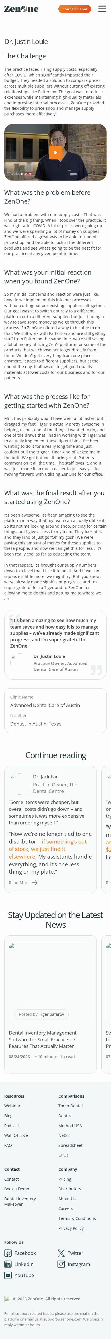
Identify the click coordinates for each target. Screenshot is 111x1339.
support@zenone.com (62, 1319)
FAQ (8, 1145)
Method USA (70, 1125)
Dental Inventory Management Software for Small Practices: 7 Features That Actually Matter (43, 1039)
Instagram (79, 1264)
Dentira (65, 1115)
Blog (8, 1115)
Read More (19, 882)
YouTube (24, 1275)
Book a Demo (16, 1188)
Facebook (25, 1253)
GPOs (63, 1155)
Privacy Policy (71, 1228)
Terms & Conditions (77, 1218)
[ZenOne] (21, 9)
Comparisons (71, 1096)
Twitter (75, 1253)
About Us (67, 1198)
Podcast (11, 1125)
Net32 (64, 1135)
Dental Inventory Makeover (20, 1201)
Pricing (64, 1179)
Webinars (13, 1105)
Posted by (41, 1014)
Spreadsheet (70, 1145)
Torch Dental (70, 1105)
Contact (12, 1169)
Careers (65, 1208)
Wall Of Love (16, 1135)
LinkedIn (24, 1264)
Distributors (69, 1188)
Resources (14, 1096)
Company (67, 1169)
